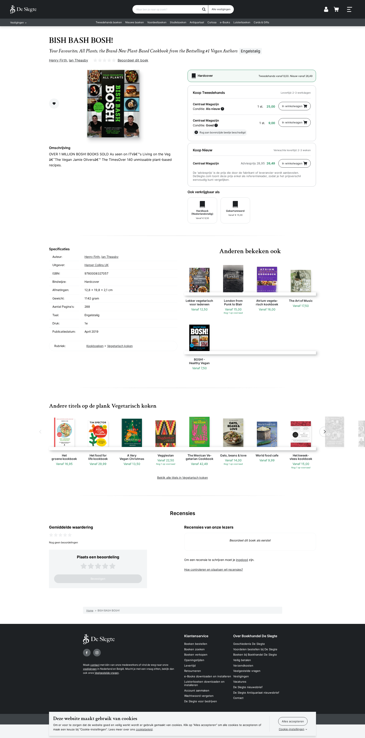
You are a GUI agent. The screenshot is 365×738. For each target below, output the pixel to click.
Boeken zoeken (194, 649)
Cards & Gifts (261, 22)
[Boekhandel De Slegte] (23, 9)
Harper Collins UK (96, 265)
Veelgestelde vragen (107, 672)
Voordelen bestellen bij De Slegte (255, 649)
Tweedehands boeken (109, 22)
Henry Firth (58, 60)
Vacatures (239, 681)
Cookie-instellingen (291, 729)
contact (94, 664)
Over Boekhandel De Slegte (255, 636)
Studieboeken (178, 22)
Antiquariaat (197, 22)
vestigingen (90, 668)
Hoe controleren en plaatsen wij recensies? (213, 569)
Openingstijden (194, 660)
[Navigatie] (349, 9)
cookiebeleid (144, 729)
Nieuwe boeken (134, 22)
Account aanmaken (196, 690)
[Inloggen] (326, 9)
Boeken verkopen (195, 654)
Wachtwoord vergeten (199, 695)
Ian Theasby (78, 60)
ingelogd (242, 560)
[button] (40, 432)
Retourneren (192, 670)
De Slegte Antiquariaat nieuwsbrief (256, 692)
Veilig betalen (242, 660)
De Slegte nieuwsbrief (248, 687)
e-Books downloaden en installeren (207, 676)
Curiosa (212, 22)
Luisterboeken (241, 22)
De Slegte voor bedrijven (200, 701)
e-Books (225, 22)
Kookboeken (95, 346)
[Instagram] (97, 653)
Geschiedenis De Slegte (249, 643)
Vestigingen (241, 676)
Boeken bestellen (195, 643)
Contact (238, 698)
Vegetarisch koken (120, 346)
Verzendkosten (243, 665)
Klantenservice (196, 636)
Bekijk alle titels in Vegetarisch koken (182, 477)
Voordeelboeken (156, 22)
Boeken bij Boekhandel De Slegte (255, 654)
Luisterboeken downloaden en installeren (204, 683)
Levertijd (190, 665)
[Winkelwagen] (336, 9)
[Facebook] (87, 653)
